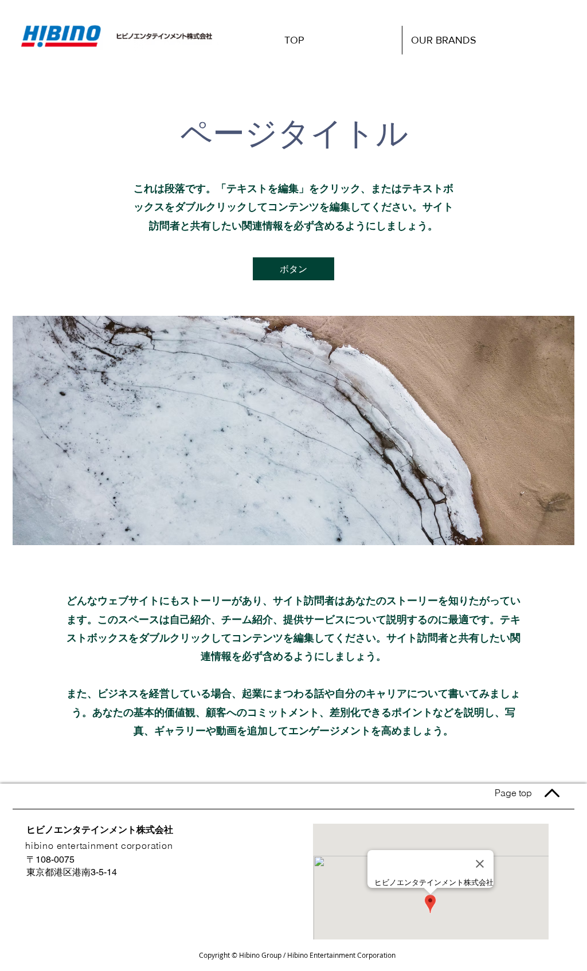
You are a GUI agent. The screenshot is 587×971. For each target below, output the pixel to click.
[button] (293, 268)
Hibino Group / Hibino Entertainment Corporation (317, 955)
